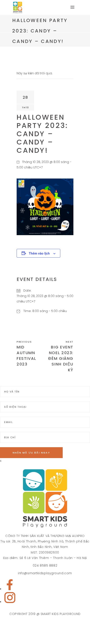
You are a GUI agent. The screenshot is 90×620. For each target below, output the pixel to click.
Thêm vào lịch (39, 253)
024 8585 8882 (45, 565)
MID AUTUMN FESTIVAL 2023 (26, 355)
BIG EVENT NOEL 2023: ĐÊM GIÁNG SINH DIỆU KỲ (60, 358)
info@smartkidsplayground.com (45, 573)
